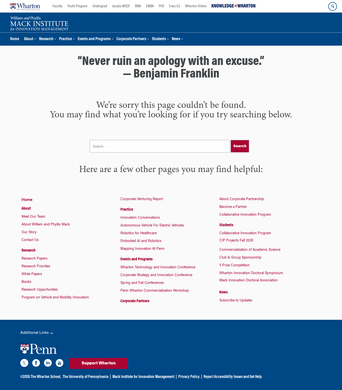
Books (26, 282)
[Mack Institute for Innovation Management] (39, 23)
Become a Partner (233, 207)
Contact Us (30, 240)
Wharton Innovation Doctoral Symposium (251, 273)
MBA (138, 6)
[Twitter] (24, 364)
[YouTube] (60, 364)
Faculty (57, 6)
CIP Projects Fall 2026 (236, 241)
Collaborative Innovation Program (245, 215)
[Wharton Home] (25, 6)
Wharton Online (196, 6)
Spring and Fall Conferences (142, 283)
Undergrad (100, 6)
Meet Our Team (33, 217)
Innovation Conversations (140, 218)
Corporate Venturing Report (141, 199)
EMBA (150, 6)
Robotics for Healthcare (138, 233)
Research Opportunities (40, 290)
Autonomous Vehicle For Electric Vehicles (152, 225)
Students (159, 39)
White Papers (32, 274)
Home (14, 39)
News (176, 39)
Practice (65, 39)
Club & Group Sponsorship (240, 258)
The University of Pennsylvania (85, 377)
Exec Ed (174, 6)
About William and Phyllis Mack (46, 224)
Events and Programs (94, 39)
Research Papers (35, 259)
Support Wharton (99, 363)
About (28, 39)
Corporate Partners (131, 39)
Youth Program (77, 6)
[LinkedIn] (48, 364)
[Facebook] (36, 364)
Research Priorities (36, 266)
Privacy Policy (189, 377)
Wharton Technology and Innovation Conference (157, 267)
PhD (161, 6)
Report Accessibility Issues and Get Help (233, 377)
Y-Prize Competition (234, 265)
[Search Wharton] (332, 6)
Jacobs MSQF (121, 6)
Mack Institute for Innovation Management (143, 377)
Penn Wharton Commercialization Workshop (154, 291)
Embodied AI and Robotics (140, 241)
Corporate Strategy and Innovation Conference (156, 275)
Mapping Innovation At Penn (142, 249)
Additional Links (35, 333)
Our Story (29, 232)
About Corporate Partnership (241, 199)
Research (46, 39)
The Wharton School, (46, 377)
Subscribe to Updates (235, 300)
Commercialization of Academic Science (249, 250)
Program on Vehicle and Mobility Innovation (55, 297)
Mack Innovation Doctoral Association (248, 280)
